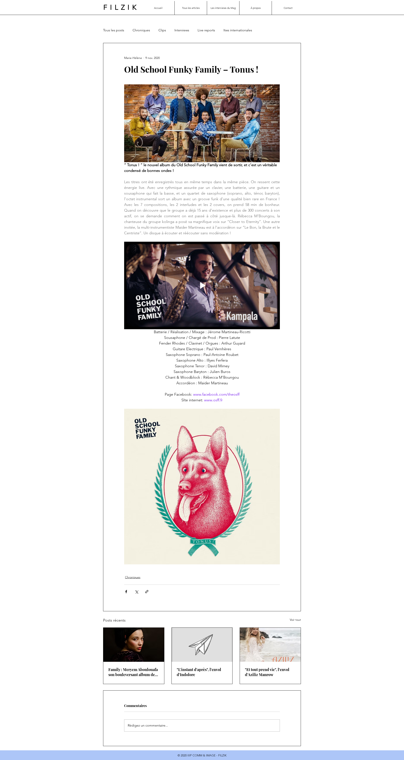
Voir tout (295, 620)
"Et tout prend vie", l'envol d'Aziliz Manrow (267, 672)
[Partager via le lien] (147, 592)
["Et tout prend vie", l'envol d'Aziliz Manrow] (270, 645)
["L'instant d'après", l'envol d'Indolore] (202, 645)
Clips (162, 30)
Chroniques (141, 30)
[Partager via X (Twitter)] (136, 592)
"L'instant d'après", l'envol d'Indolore (199, 672)
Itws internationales (237, 30)
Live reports (206, 30)
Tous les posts (113, 30)
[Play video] (202, 285)
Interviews (181, 30)
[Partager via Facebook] (126, 592)
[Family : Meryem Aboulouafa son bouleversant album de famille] (133, 645)
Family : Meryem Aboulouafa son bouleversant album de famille (133, 672)
